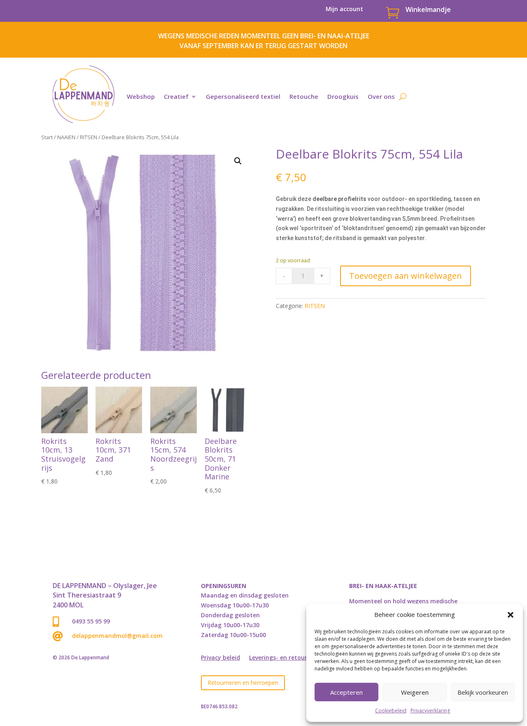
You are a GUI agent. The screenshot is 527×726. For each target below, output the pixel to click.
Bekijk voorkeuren (482, 692)
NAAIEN (66, 137)
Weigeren (415, 692)
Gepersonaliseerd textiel (243, 96)
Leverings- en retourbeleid (286, 658)
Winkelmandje (428, 9)
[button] (510, 615)
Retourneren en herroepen (243, 682)
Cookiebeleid (390, 710)
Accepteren (346, 692)
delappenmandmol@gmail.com (117, 636)
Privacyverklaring (430, 710)
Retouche (303, 96)
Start (47, 137)
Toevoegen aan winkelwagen (405, 275)
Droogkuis (343, 96)
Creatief (176, 96)
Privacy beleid (220, 658)
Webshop (141, 96)
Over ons (381, 96)
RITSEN (88, 137)
